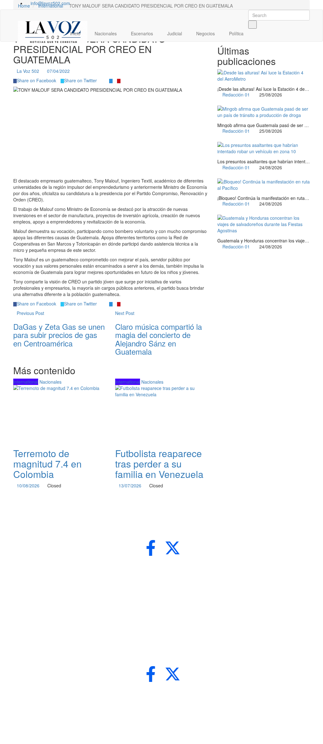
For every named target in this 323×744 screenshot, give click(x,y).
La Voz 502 (28, 71)
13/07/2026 (130, 485)
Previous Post (30, 313)
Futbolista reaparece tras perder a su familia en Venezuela (159, 463)
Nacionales (106, 33)
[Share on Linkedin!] (111, 80)
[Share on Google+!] (103, 80)
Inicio (76, 33)
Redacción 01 (236, 94)
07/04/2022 (58, 71)
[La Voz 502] (52, 30)
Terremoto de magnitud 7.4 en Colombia (47, 463)
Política (237, 33)
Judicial (175, 33)
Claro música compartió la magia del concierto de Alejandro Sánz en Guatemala (158, 339)
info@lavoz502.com (49, 3)
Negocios (206, 33)
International (25, 382)
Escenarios (142, 33)
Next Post (124, 313)
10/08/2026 (28, 485)
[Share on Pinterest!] (118, 80)
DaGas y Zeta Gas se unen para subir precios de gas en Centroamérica (59, 335)
